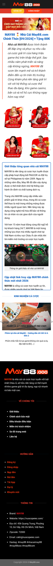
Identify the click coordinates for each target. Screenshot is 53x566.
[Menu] (4, 4)
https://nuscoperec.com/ (31, 518)
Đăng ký (11, 462)
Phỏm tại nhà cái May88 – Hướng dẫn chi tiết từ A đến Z (26, 334)
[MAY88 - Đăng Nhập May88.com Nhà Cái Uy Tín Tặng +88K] (26, 4)
